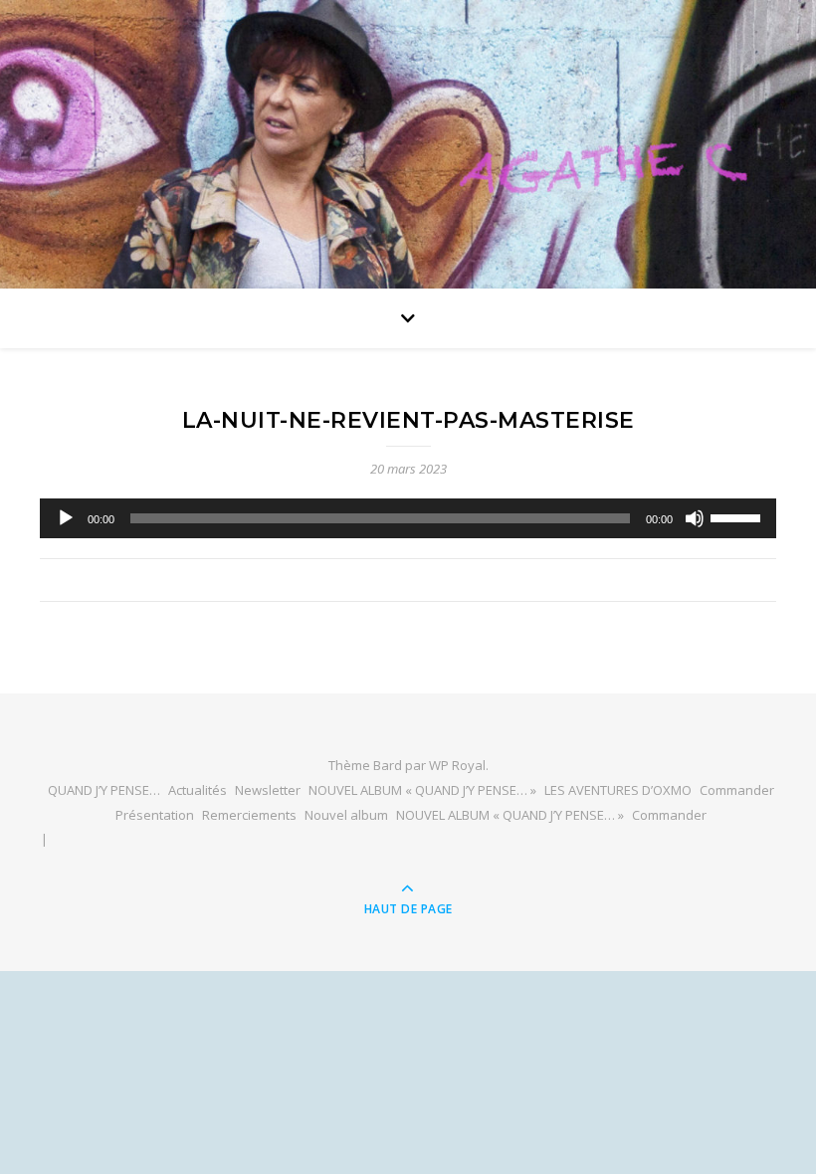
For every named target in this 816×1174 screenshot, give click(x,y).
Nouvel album (346, 815)
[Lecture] (66, 518)
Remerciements (249, 815)
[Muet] (695, 518)
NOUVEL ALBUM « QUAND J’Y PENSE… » (422, 790)
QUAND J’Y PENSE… (104, 790)
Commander (737, 790)
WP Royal (457, 765)
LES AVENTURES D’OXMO (618, 790)
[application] (408, 518)
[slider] (738, 516)
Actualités (197, 790)
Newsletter (268, 790)
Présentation (154, 815)
